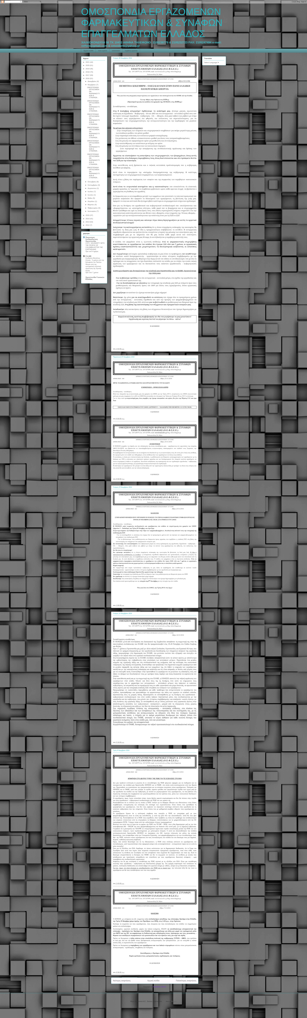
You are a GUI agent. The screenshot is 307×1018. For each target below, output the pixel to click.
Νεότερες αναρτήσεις (122, 981)
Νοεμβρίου (92, 85)
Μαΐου (90, 198)
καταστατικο (116, 51)
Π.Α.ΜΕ (88, 256)
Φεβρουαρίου (93, 208)
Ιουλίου (91, 191)
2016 (88, 78)
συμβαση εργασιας (131, 51)
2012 (88, 225)
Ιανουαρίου (92, 211)
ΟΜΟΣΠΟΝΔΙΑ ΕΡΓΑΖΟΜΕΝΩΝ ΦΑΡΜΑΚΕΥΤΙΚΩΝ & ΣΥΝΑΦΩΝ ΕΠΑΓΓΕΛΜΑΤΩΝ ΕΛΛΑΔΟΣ (151, 22)
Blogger (173, 1001)
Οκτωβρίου (92, 182)
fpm (163, 1001)
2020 (88, 65)
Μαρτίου (91, 205)
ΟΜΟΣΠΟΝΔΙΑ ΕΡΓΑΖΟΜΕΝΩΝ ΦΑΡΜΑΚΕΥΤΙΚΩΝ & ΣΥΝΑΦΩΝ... (93, 92)
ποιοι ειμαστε (102, 51)
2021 (88, 62)
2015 (88, 215)
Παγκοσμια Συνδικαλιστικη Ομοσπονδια (92, 239)
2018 (88, 72)
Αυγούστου (92, 188)
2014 (88, 219)
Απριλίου (91, 201)
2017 (88, 75)
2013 (88, 222)
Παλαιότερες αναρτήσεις (186, 981)
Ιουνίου (91, 195)
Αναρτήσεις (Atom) (159, 987)
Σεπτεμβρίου (93, 185)
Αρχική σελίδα (88, 51)
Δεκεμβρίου (92, 81)
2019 (88, 69)
